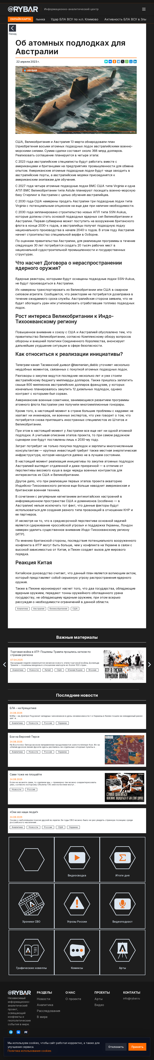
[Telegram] (118, 61)
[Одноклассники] (114, 61)
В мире (42, 1017)
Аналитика (22, 608)
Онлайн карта (20, 19)
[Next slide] (149, 664)
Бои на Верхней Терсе (24, 736)
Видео (99, 1005)
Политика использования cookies (29, 1050)
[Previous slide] (4, 664)
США (75, 608)
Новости (43, 999)
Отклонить (116, 1046)
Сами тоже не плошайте (26, 774)
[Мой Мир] (131, 61)
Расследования (48, 1011)
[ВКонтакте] (110, 61)
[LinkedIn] (135, 61)
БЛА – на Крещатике (23, 708)
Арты (98, 999)
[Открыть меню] (144, 9)
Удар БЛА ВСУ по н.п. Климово (60, 19)
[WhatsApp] (126, 61)
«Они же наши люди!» (24, 812)
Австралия (38, 608)
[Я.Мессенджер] (106, 61)
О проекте (73, 999)
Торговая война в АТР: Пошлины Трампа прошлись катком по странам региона (50, 653)
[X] (122, 61)
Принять (137, 1046)
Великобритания (58, 608)
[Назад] (12, 28)
